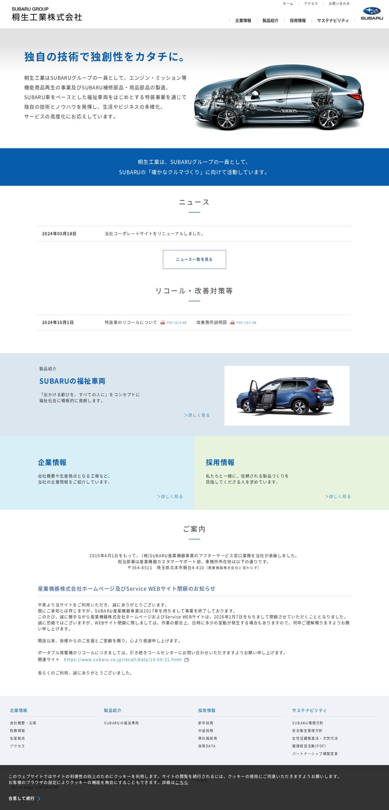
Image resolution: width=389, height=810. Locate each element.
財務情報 (17, 730)
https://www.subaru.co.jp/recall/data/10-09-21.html (123, 659)
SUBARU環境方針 (308, 723)
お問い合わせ (339, 3)
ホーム (288, 3)
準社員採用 (207, 738)
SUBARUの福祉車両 (121, 723)
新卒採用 (206, 723)
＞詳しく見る (197, 415)
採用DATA (207, 746)
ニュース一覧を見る (194, 259)
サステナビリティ (333, 20)
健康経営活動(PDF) (309, 746)
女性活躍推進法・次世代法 (315, 738)
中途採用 (206, 730)
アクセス (311, 3)
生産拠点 (17, 738)
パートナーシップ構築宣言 (315, 753)
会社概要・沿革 (23, 723)
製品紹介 (271, 20)
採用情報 (298, 20)
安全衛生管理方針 (307, 730)
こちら (181, 782)
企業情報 (243, 20)
